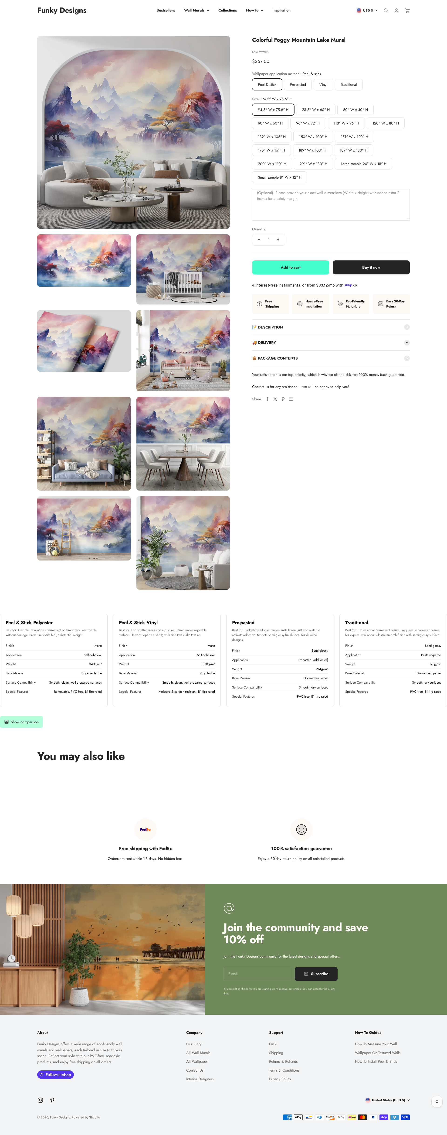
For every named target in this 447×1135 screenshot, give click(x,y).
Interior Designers (199, 1079)
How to (252, 10)
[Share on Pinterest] (283, 399)
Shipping (276, 1052)
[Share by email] (291, 399)
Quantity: (259, 229)
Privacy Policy (280, 1079)
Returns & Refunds (283, 1061)
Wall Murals (194, 10)
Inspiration (281, 10)
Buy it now (371, 267)
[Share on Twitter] (275, 399)
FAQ (272, 1044)
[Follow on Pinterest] (52, 1100)
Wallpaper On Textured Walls (377, 1052)
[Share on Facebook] (267, 399)
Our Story (193, 1044)
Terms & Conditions (284, 1070)
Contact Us (194, 1070)
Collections (227, 10)
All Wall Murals (198, 1052)
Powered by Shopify (86, 1117)
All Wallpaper (197, 1061)
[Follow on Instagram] (40, 1100)
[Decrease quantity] (259, 239)
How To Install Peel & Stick (376, 1061)
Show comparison (25, 722)
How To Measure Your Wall (376, 1044)
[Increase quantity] (278, 239)
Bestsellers (165, 10)
